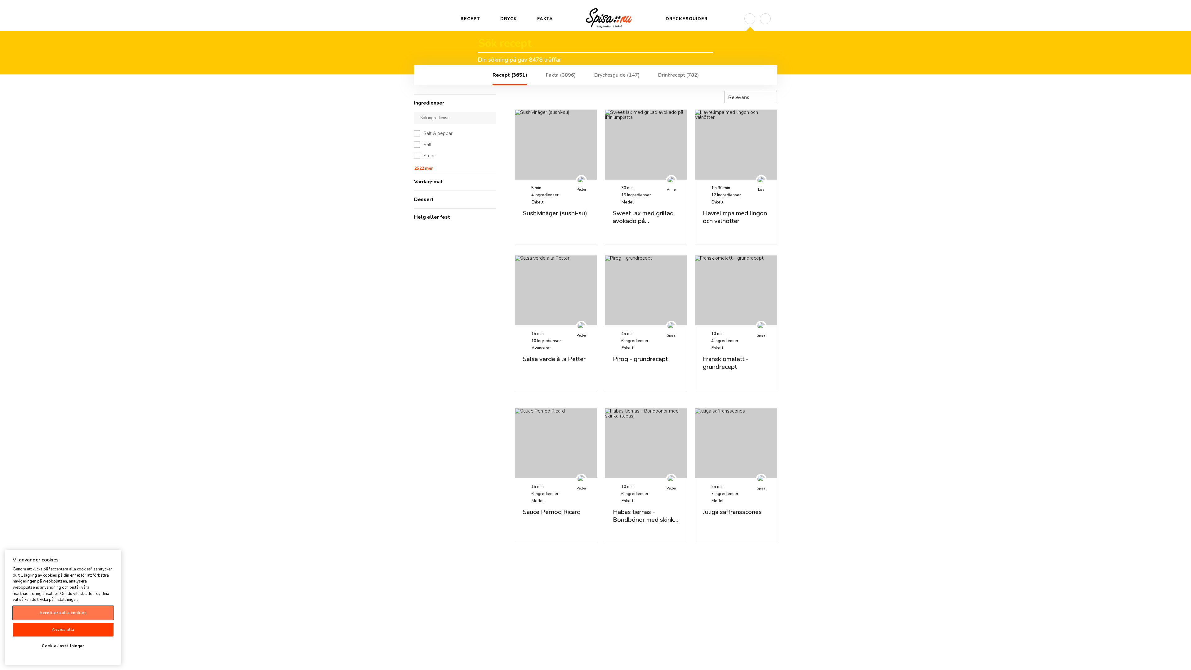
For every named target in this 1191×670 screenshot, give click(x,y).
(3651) (510, 75)
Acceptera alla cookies (63, 613)
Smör (429, 156)
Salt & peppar (438, 133)
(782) (678, 75)
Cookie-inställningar (63, 646)
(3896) (561, 75)
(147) (617, 75)
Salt (427, 144)
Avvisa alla (63, 629)
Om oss (1181, 660)
